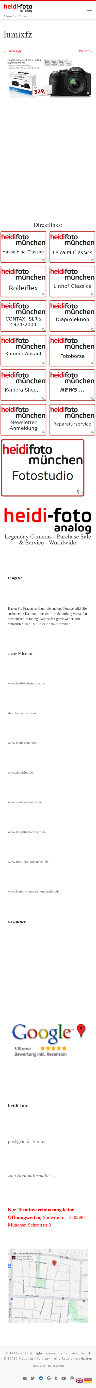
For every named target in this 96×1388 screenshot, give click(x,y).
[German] (88, 1380)
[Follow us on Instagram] (72, 1379)
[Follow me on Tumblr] (56, 1379)
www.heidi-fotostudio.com (26, 683)
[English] (80, 1380)
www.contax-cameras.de (25, 802)
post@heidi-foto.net (28, 1141)
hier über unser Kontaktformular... (48, 624)
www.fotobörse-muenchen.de (28, 862)
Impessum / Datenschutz (48, 1365)
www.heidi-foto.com (22, 743)
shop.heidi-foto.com (22, 713)
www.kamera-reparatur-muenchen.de (33, 891)
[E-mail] (25, 1379)
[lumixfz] (48, 78)
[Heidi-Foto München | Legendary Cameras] (18, 7)
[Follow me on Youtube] (64, 1379)
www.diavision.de (20, 772)
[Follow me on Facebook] (41, 1379)
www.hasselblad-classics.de (27, 832)
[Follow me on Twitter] (33, 1379)
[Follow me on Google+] (49, 1379)
